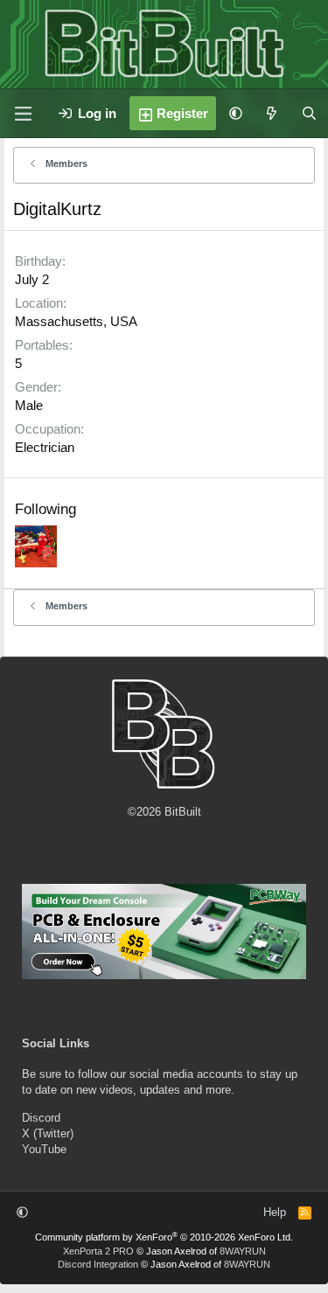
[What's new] (271, 113)
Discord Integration (98, 1264)
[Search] (309, 113)
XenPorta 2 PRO (98, 1251)
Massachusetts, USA (76, 321)
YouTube (44, 1149)
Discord (41, 1117)
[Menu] (22, 113)
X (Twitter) (47, 1133)
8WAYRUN (243, 1251)
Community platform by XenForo (164, 1237)
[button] (236, 113)
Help (274, 1212)
